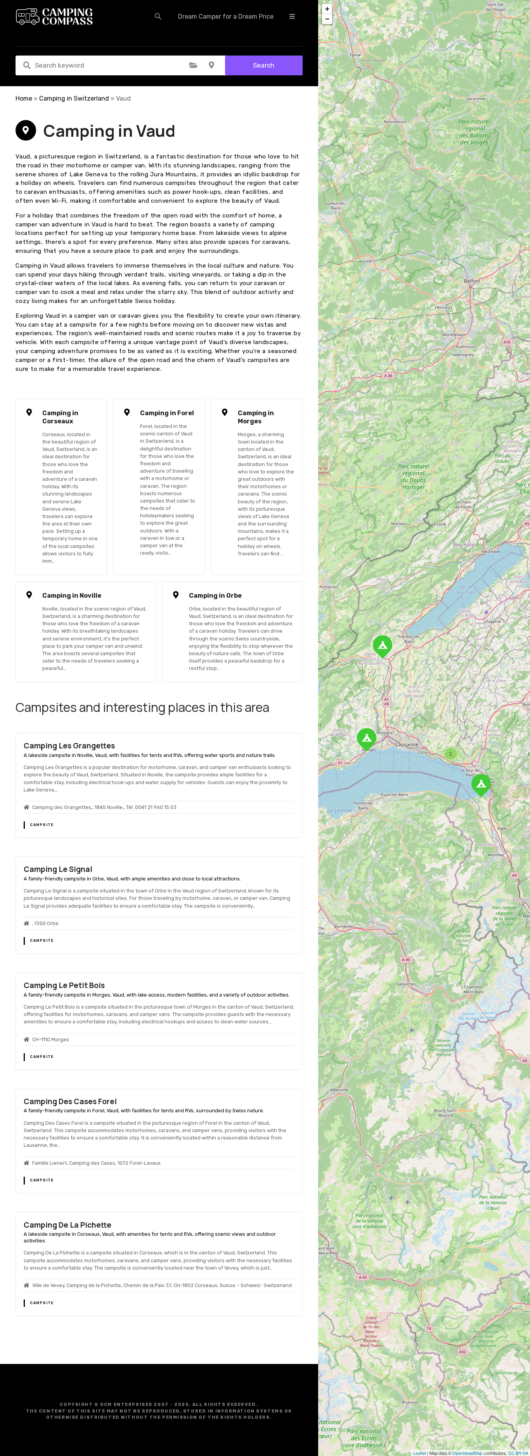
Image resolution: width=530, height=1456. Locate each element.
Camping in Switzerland (74, 98)
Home (24, 98)
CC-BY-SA (518, 1453)
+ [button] (327, 9)
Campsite (42, 825)
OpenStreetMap (467, 1453)
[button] (158, 16)
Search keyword (27, 65)
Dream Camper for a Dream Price (226, 16)
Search (263, 65)
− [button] (327, 19)
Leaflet (419, 1453)
